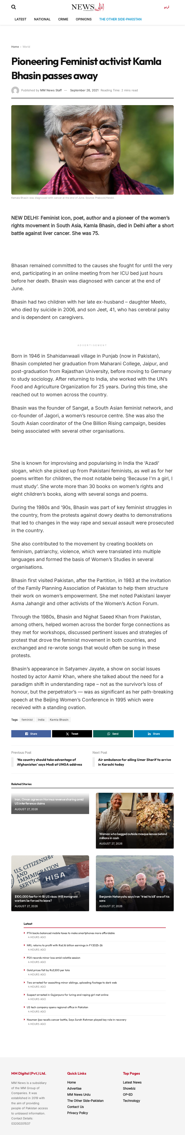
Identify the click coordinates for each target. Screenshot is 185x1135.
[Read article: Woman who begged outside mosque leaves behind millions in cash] (135, 821)
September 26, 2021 (84, 90)
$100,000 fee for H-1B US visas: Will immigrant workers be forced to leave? (46, 898)
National (42, 19)
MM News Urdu (78, 1094)
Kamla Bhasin (59, 719)
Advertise (74, 1088)
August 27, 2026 (26, 809)
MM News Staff (51, 90)
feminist (27, 719)
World (26, 46)
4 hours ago (37, 937)
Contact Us (75, 1107)
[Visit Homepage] (88, 6)
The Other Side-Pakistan (120, 19)
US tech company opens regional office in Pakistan (57, 1007)
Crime (63, 19)
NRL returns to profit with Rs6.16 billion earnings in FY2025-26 (65, 945)
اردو (166, 7)
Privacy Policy (77, 1113)
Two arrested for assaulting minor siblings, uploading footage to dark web (72, 982)
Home (15, 46)
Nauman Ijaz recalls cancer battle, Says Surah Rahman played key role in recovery (76, 1019)
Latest (20, 19)
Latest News (132, 1082)
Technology (131, 1100)
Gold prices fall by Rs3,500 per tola (48, 970)
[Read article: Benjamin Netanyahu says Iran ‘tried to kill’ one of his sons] (135, 883)
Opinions (84, 19)
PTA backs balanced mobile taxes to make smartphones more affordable (71, 933)
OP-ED (128, 1094)
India (41, 719)
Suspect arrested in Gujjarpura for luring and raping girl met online (67, 994)
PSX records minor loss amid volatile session (53, 957)
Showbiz (129, 1088)
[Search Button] (13, 7)
